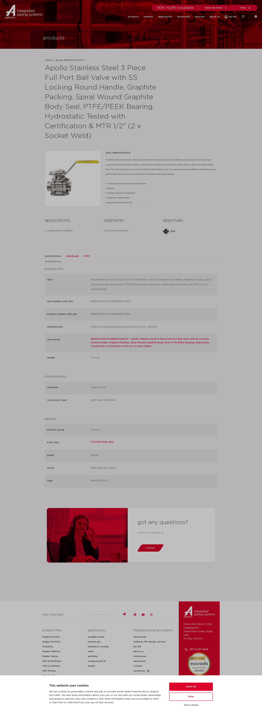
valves (48, 60)
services (200, 17)
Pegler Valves (50, 656)
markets (148, 17)
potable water (96, 637)
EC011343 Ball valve (102, 442)
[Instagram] (151, 614)
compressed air (97, 661)
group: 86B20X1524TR (69, 60)
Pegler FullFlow (51, 651)
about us (214, 17)
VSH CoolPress (51, 666)
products (133, 17)
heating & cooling (98, 646)
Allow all (191, 686)
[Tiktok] (159, 614)
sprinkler (93, 656)
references (139, 656)
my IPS (137, 646)
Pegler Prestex (51, 637)
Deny (191, 696)
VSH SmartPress (51, 661)
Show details (191, 705)
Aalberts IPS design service (149, 642)
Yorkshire (47, 646)
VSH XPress (49, 671)
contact (138, 666)
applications (165, 17)
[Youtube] (143, 614)
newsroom (139, 661)
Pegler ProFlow (51, 642)
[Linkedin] (135, 614)
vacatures (139, 671)
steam (91, 666)
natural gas (94, 642)
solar (91, 651)
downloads (183, 17)
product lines (52, 630)
